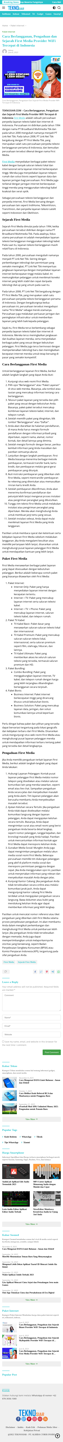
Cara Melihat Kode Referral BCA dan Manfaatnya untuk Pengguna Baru (36, 1094)
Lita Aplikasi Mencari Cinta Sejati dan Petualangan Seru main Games (30, 1283)
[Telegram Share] (53, 972)
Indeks (20, 1427)
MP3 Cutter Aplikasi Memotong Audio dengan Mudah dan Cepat (44, 1184)
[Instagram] (34, 1419)
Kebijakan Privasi (32, 1430)
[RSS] (45, 1419)
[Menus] (4, 7)
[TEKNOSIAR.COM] (15, 7)
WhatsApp (26, 1137)
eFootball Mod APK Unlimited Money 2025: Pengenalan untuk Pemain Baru (38, 1107)
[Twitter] (23, 1419)
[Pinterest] (29, 1419)
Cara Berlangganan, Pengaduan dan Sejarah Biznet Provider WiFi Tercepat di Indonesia (39, 1326)
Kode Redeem (10, 1137)
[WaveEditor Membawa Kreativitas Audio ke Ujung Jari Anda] (47, 1198)
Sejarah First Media (27, 962)
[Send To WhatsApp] (58, 972)
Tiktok (39, 1137)
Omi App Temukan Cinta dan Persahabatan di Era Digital (28, 1293)
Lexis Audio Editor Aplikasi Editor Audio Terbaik (14, 1210)
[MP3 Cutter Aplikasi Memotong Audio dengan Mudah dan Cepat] (47, 1171)
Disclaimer (10, 1427)
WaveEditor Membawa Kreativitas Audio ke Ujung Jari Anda (45, 1212)
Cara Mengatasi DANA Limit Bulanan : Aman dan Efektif (39, 1081)
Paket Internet (8, 31)
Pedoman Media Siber (47, 1427)
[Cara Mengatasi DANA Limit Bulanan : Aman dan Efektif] (9, 1082)
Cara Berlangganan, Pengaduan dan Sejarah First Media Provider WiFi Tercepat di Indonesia (39, 1352)
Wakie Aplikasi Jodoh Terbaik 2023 (18, 1275)
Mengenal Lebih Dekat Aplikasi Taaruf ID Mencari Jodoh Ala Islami (29, 1265)
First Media (9, 962)
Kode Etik (30, 1427)
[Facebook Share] (35, 972)
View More (30, 1119)
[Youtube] (40, 1419)
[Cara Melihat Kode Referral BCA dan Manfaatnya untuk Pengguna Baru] (9, 1095)
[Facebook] (18, 1419)
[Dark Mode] (54, 7)
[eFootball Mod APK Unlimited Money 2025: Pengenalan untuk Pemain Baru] (9, 1108)
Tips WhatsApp (11, 1142)
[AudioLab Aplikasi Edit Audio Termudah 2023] (16, 1171)
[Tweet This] (41, 972)
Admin (10, 50)
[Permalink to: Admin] (4, 51)
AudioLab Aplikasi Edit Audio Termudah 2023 (15, 1183)
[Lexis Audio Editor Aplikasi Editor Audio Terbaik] (16, 1198)
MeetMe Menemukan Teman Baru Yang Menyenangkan (27, 1257)
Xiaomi (26, 1142)
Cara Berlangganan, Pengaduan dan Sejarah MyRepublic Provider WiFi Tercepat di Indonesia (39, 1339)
